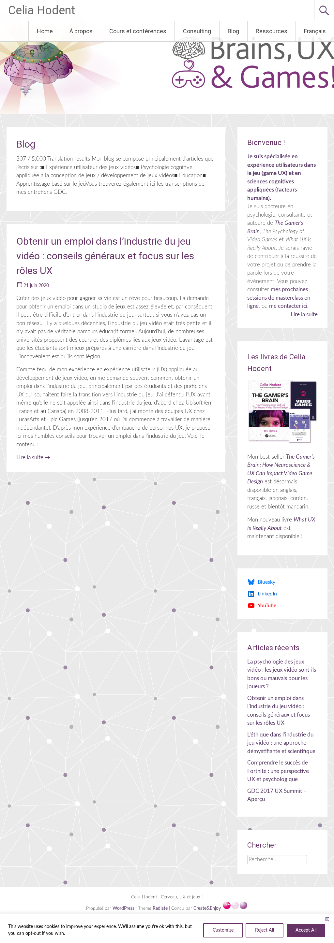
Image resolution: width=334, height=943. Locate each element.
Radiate (160, 908)
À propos (81, 31)
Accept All (306, 930)
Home (45, 31)
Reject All (264, 930)
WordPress (124, 908)
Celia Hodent (41, 10)
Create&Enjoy (207, 908)
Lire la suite (33, 457)
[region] (167, 928)
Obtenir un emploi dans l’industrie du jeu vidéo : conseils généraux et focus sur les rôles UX (105, 256)
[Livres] (282, 411)
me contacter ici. (289, 306)
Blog (233, 31)
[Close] (327, 919)
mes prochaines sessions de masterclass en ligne (278, 298)
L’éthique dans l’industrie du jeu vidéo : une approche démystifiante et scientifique (281, 743)
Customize (223, 930)
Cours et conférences (137, 31)
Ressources (271, 31)
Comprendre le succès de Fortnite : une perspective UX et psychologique (278, 771)
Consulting (197, 31)
